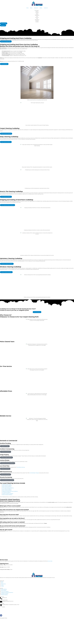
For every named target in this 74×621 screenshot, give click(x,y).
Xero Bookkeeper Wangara (34, 472)
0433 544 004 (4, 597)
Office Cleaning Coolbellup (6, 490)
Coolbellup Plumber (4, 446)
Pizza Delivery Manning (21, 467)
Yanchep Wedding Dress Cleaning (7, 480)
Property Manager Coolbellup (6, 457)
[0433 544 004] (1, 598)
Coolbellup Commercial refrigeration (7, 463)
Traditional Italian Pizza (5, 468)
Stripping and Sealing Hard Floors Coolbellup (10, 491)
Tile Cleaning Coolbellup (6, 492)
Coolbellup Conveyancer (5, 451)
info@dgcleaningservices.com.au (7, 601)
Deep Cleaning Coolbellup (6, 486)
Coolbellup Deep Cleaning (6, 484)
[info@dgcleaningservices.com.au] (1, 602)
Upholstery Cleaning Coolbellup (7, 493)
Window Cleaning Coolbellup (7, 494)
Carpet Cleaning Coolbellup (7, 485)
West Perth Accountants (5, 474)
